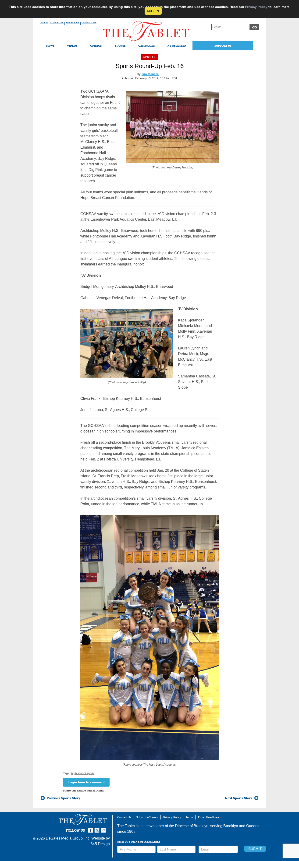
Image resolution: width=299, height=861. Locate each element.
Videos (72, 45)
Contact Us (89, 22)
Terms (189, 817)
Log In (44, 22)
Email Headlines (208, 817)
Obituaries (146, 45)
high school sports (82, 773)
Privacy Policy (256, 7)
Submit (255, 849)
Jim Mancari (150, 74)
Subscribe (72, 22)
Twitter (97, 828)
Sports (120, 45)
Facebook (91, 828)
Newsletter (176, 45)
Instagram (104, 828)
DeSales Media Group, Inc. (68, 838)
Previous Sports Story (63, 798)
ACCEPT (153, 11)
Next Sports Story (238, 798)
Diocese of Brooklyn (191, 826)
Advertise (57, 22)
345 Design (100, 844)
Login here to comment (86, 782)
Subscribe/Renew (147, 817)
